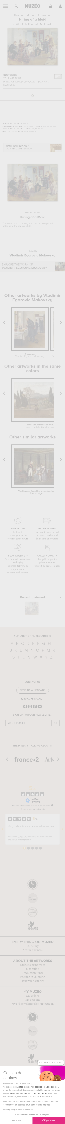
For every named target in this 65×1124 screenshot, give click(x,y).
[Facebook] (25, 708)
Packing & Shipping (32, 977)
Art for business (32, 950)
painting (24, 223)
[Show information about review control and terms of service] (52, 805)
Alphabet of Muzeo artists (33, 636)
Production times (32, 973)
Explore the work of (24, 266)
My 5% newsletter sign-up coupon (33, 1004)
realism (22, 226)
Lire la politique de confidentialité (18, 1110)
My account (32, 1000)
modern (42, 223)
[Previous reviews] (2, 829)
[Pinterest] (34, 708)
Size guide (32, 969)
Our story (32, 946)
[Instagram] (30, 708)
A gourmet (29, 355)
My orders (32, 996)
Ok (56, 723)
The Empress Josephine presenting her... (36, 492)
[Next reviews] (62, 829)
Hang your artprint (32, 981)
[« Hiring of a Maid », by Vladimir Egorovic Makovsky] (31, 608)
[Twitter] (39, 708)
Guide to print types (32, 965)
